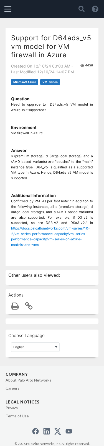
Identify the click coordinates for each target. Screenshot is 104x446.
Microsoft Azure (24, 82)
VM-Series (50, 82)
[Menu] (8, 9)
